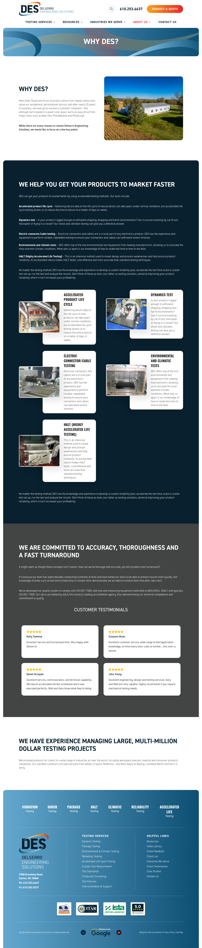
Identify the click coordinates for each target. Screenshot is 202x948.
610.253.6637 (131, 8)
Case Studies (154, 871)
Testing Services (38, 22)
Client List (152, 856)
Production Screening (94, 876)
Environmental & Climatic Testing (100, 851)
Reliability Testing (92, 856)
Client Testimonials (157, 866)
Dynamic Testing (91, 841)
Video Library (154, 846)
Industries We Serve (106, 22)
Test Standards (90, 871)
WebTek (158, 932)
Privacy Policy (168, 932)
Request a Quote (165, 9)
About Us (140, 22)
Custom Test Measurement (97, 866)
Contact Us (167, 22)
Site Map (179, 932)
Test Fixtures (89, 881)
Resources (71, 22)
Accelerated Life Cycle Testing (98, 861)
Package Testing (91, 846)
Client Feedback (155, 851)
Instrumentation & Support (97, 886)
